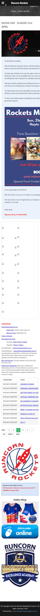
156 (4, 434)
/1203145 (23, 190)
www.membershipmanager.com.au (24, 611)
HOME (13, 11)
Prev (3, 430)
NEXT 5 (10, 434)
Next (18, 434)
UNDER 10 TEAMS (27, 384)
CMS (26, 608)
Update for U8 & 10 (27, 414)
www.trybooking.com (12, 190)
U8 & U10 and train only (29, 418)
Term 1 (22, 422)
